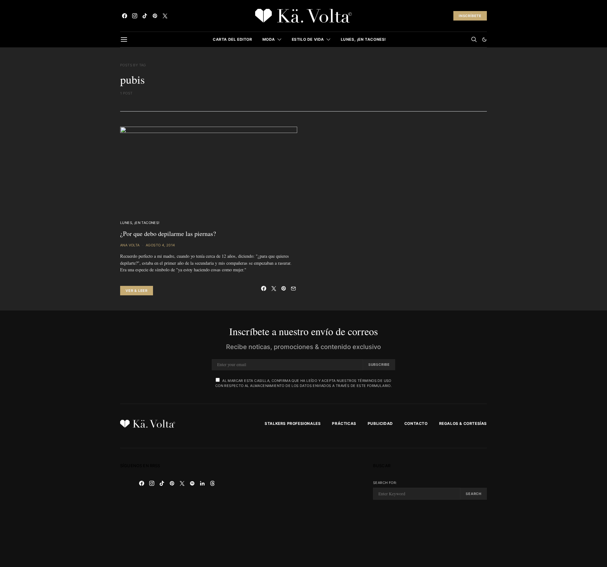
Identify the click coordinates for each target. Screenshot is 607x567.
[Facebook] (124, 15)
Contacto (416, 423)
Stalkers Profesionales (293, 423)
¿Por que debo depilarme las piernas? (168, 233)
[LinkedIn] (202, 483)
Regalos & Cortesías (463, 423)
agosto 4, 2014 (160, 245)
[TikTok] (144, 15)
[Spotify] (192, 483)
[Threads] (212, 483)
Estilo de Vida (308, 39)
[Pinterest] (154, 15)
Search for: (385, 482)
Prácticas (344, 423)
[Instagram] (134, 15)
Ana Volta (130, 245)
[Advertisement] (303, 507)
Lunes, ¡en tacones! (363, 39)
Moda (268, 39)
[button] (484, 39)
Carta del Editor (232, 39)
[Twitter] (165, 15)
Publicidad (380, 423)
